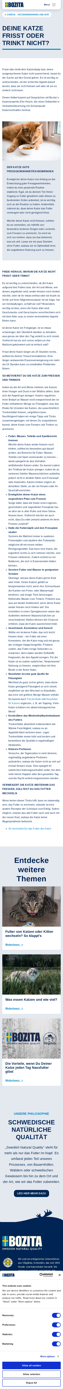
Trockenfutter (34, 699)
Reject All (31, 1382)
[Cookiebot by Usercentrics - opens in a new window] (40, 1275)
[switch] (56, 1324)
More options (47, 1356)
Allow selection (31, 1374)
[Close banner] (60, 1275)
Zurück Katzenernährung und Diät (28, 15)
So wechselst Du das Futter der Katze (29, 828)
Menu (47, 4)
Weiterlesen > (14, 944)
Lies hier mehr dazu (31, 1193)
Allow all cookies (31, 1365)
